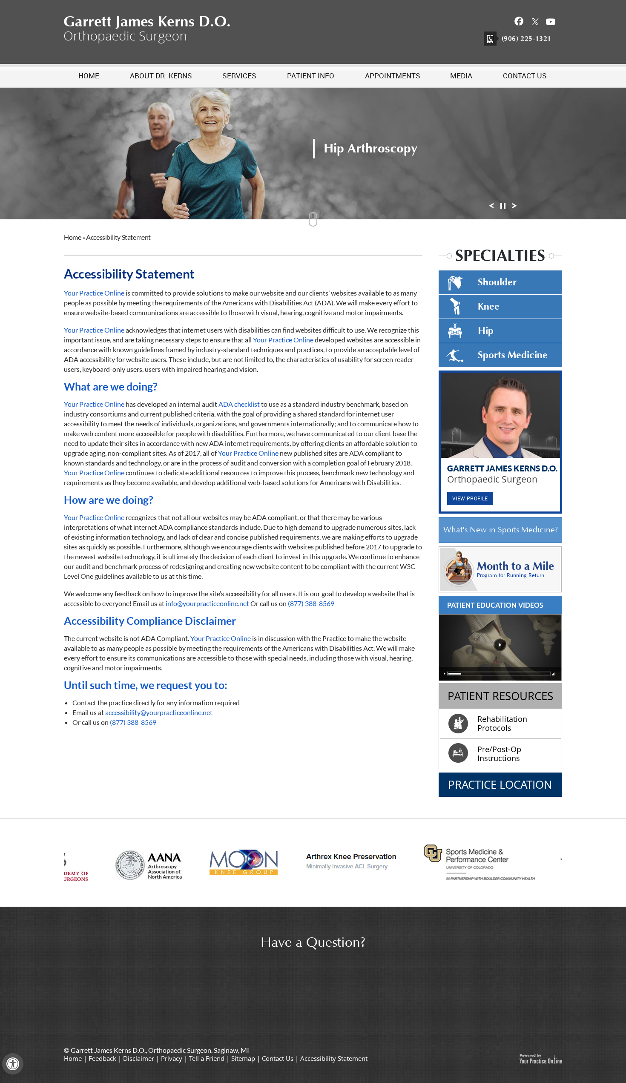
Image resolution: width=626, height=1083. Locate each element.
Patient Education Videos (495, 605)
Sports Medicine (513, 355)
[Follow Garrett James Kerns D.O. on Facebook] (519, 21)
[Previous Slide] (491, 208)
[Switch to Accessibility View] (12, 1063)
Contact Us (277, 1058)
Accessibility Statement (334, 1058)
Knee (489, 306)
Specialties (500, 256)
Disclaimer (138, 1058)
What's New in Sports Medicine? (500, 530)
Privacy (171, 1058)
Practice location (500, 784)
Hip (486, 330)
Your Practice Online (94, 293)
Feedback (102, 1058)
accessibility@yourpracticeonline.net (158, 712)
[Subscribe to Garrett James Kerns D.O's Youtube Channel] (551, 21)
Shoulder (497, 282)
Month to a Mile (515, 569)
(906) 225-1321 (526, 39)
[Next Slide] (514, 208)
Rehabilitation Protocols (502, 723)
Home (72, 237)
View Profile (470, 498)
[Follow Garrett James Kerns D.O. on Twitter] (535, 21)
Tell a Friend (206, 1058)
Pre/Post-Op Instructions (499, 753)
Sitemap (243, 1058)
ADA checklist (239, 404)
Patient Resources (500, 696)
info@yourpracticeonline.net (207, 603)
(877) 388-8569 (311, 603)
